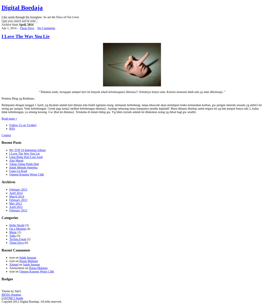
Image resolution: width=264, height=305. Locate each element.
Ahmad (13, 264)
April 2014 (16, 193)
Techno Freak (17, 239)
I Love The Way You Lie (26, 36)
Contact (6, 135)
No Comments (46, 28)
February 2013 (18, 200)
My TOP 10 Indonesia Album (27, 150)
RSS (12, 128)
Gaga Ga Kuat (18, 171)
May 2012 (15, 203)
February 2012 (18, 210)
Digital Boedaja (22, 7)
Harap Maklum (28, 261)
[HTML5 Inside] (12, 298)
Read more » (9, 118)
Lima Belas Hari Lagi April (26, 157)
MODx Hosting (11, 294)
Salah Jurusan (27, 257)
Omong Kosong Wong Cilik (26, 174)
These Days (27, 28)
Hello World (16, 225)
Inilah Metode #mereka (23, 167)
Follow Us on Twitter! (23, 125)
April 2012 (16, 207)
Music (13, 232)
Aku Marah (16, 160)
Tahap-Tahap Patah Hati (24, 164)
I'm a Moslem (17, 228)
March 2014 (16, 196)
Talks (12, 235)
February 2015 (18, 189)
